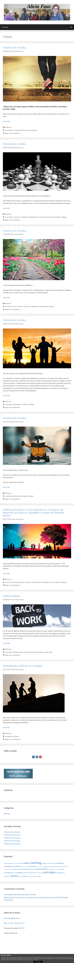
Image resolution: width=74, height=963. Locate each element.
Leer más (6, 121)
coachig (8, 652)
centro (20, 863)
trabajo (34, 130)
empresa (46, 866)
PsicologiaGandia (10, 894)
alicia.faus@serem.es (12, 918)
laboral (28, 582)
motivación (8, 872)
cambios (16, 863)
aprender (8, 736)
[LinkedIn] (37, 758)
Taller (19, 876)
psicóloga (58, 873)
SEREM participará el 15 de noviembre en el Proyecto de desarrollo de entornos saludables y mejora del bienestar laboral (33, 512)
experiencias (15, 869)
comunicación (51, 863)
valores (35, 876)
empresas (60, 866)
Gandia (15, 496)
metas (62, 869)
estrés (5, 869)
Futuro (32, 869)
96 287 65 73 (19, 923)
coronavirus (8, 866)
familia (25, 404)
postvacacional (17, 652)
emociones (40, 866)
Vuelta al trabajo (11, 596)
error (14, 306)
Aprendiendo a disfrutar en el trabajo (22, 665)
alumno (6, 863)
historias (42, 217)
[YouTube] (40, 758)
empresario (33, 217)
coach (7, 582)
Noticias (8, 127)
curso (22, 866)
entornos (21, 582)
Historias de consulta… (15, 47)
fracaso (20, 306)
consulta (16, 217)
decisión (26, 866)
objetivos (34, 306)
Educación (33, 866)
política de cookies (33, 959)
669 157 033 (8, 923)
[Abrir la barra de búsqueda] (71, 27)
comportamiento (19, 130)
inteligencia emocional (54, 869)
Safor (63, 872)
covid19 (16, 866)
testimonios (43, 306)
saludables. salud (48, 582)
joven (28, 130)
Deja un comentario (12, 133)
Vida (39, 876)
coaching (8, 130)
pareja (48, 217)
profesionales (40, 872)
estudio (9, 869)
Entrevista (65, 866)
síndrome (33, 652)
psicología (56, 217)
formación (27, 869)
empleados (24, 217)
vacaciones (48, 652)
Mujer (14, 872)
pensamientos (32, 873)
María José (8, 897)
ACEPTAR (38, 961)
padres (26, 873)
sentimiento (7, 876)
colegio (44, 863)
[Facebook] (33, 758)
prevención (36, 582)
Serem (57, 582)
